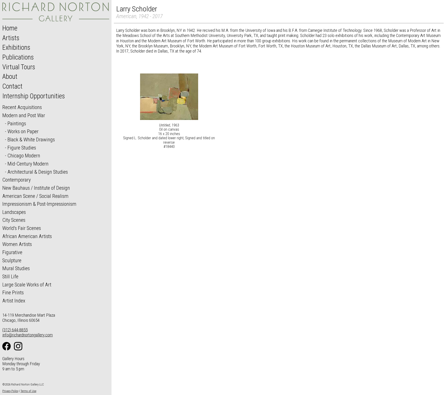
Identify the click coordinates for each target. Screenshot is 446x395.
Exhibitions (16, 47)
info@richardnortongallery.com (27, 335)
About (9, 76)
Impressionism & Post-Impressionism (39, 204)
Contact (12, 86)
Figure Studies (21, 148)
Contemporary (16, 180)
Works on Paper (23, 131)
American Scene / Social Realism (35, 196)
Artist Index (13, 301)
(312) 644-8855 (15, 329)
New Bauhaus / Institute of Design (36, 188)
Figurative (12, 252)
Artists (10, 38)
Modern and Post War (23, 115)
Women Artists (17, 244)
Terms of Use (28, 391)
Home (9, 28)
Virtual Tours (18, 67)
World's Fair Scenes (21, 228)
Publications (18, 57)
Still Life (10, 276)
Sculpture (11, 260)
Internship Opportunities (33, 96)
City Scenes (13, 220)
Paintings (16, 123)
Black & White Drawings (31, 139)
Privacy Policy (10, 391)
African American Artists (27, 236)
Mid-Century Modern (28, 164)
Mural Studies (16, 268)
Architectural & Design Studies (37, 172)
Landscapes (14, 212)
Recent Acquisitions (22, 107)
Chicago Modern (23, 156)
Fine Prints (13, 292)
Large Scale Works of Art (26, 285)
